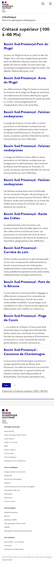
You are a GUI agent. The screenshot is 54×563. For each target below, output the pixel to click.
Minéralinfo (8, 494)
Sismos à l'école (9, 501)
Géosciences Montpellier (13, 479)
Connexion (8, 546)
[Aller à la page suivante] (15, 385)
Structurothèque (10, 457)
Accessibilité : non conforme (14, 542)
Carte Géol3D (9, 431)
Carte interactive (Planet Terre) (15, 435)
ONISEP (7, 527)
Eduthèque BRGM (10, 520)
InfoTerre (7, 483)
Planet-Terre (8, 498)
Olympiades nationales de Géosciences (18, 531)
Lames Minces (9, 439)
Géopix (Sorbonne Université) (14, 472)
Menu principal (50, 3)
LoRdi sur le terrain (10, 442)
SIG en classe (9, 453)
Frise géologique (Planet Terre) (15, 523)
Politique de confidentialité (14, 549)
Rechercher (43, 3)
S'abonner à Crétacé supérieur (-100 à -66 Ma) (24, 391)
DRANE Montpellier (11, 512)
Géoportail (8, 476)
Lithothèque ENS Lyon (12, 490)
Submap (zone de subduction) (15, 461)
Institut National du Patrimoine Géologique (19, 487)
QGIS (6, 446)
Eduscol (7, 516)
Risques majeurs (10, 450)
